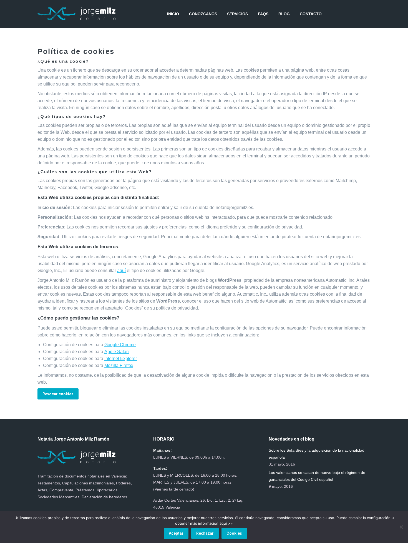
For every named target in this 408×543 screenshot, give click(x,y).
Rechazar (205, 533)
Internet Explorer (120, 358)
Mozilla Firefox (118, 365)
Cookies (234, 533)
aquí (121, 270)
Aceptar (176, 533)
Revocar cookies (58, 394)
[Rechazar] (401, 527)
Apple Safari (116, 351)
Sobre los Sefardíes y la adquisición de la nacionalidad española (316, 453)
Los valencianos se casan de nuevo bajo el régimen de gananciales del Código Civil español (317, 476)
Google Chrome (120, 344)
